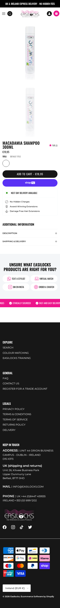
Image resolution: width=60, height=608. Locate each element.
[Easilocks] (30, 13)
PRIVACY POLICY (13, 409)
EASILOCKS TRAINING (17, 358)
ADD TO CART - (30, 174)
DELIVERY (9, 430)
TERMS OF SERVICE (15, 419)
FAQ (5, 378)
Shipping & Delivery (14, 241)
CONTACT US (11, 383)
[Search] (11, 13)
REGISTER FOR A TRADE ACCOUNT (25, 388)
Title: (4, 156)
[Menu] (3, 13)
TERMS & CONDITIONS (17, 414)
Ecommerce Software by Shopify (37, 596)
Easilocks (15, 596)
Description (9, 233)
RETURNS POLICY (14, 424)
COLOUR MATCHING (16, 352)
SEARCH (8, 347)
